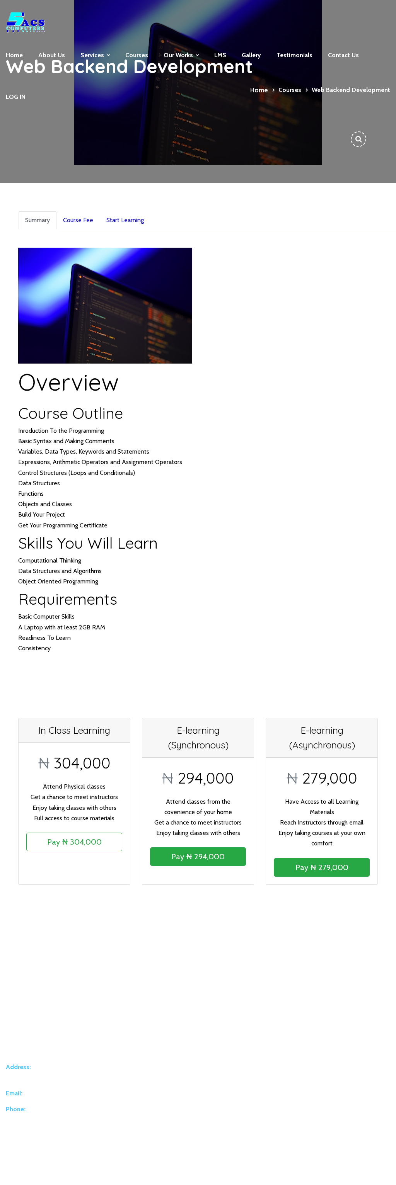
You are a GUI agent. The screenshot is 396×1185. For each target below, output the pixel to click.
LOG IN (16, 96)
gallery (251, 55)
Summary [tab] (37, 220)
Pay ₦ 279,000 (321, 867)
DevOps (175, 1123)
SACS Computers (88, 1172)
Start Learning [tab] (125, 220)
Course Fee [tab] (78, 220)
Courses (136, 55)
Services (92, 55)
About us (51, 55)
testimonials (294, 55)
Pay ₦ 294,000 (198, 856)
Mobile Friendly (293, 1057)
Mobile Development (191, 1073)
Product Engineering (189, 1057)
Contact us (343, 55)
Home (14, 55)
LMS (220, 55)
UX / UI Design (183, 1107)
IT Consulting (181, 1090)
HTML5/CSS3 (292, 1040)
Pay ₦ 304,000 (74, 842)
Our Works (178, 55)
